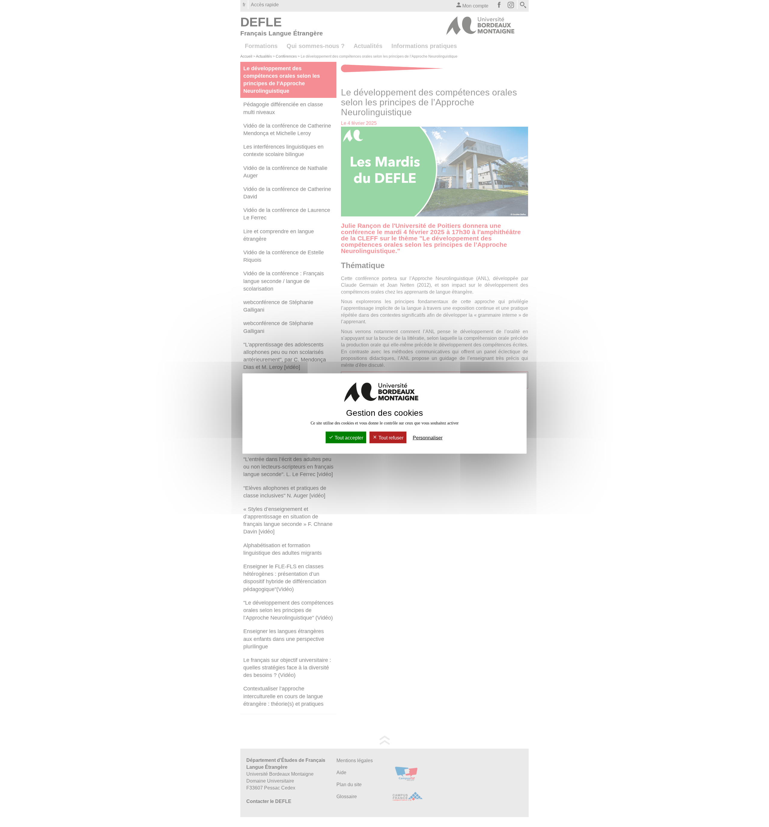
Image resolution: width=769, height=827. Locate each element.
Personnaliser (427, 437)
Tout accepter (348, 437)
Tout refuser (390, 437)
